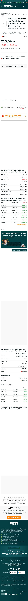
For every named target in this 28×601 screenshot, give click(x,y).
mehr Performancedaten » (22, 224)
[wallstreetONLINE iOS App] (13, 573)
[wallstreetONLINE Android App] (21, 573)
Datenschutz (21, 563)
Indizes (8, 13)
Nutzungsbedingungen (14, 565)
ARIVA (11, 578)
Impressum (5, 563)
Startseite (3, 13)
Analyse (15, 100)
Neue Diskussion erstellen (19, 250)
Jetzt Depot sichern (14, 547)
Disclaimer (13, 563)
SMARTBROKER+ (21, 541)
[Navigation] (1, 6)
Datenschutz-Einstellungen (14, 564)
